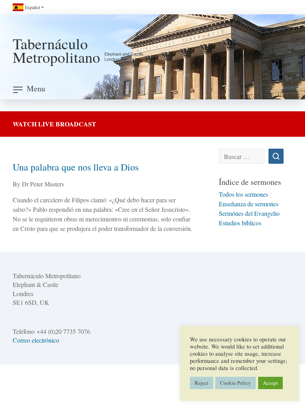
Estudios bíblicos (240, 223)
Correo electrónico (36, 340)
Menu (36, 88)
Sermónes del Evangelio (249, 213)
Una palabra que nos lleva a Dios (76, 167)
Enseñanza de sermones (248, 204)
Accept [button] (270, 382)
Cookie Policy (235, 382)
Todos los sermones (243, 194)
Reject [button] (201, 382)
